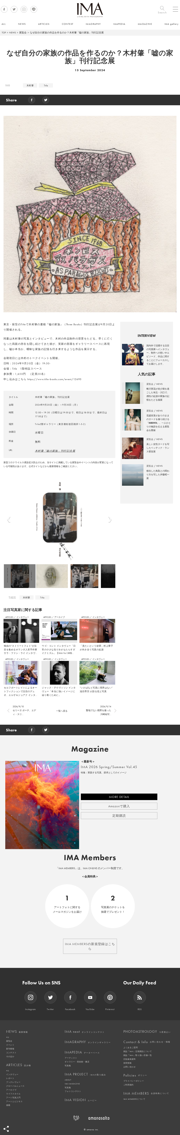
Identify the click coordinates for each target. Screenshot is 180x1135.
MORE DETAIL (119, 797)
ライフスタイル (13, 1093)
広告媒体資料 (129, 1059)
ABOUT (68, 1080)
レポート (10, 1078)
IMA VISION (81, 1100)
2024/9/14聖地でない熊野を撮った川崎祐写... (98, 710)
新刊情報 (10, 1048)
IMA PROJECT (85, 1074)
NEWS (12, 32)
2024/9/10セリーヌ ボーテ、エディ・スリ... (24, 710)
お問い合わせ (129, 1067)
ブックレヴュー (13, 1082)
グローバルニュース (15, 1086)
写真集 (68, 1065)
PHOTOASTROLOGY (147, 1031)
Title (46, 85)
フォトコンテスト (73, 1091)
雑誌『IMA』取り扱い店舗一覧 (137, 1055)
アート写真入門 (13, 1097)
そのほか (10, 1056)
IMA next (85, 1031)
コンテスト (11, 1052)
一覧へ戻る (62, 710)
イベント (10, 1045)
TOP (4, 32)
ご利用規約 (128, 1085)
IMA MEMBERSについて (134, 1099)
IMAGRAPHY (88, 1042)
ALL (7, 1037)
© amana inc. (91, 1129)
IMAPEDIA (82, 1052)
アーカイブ (59, 617)
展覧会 (23, 32)
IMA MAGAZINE (72, 1083)
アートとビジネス (14, 1101)
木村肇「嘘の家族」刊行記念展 (55, 451)
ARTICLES (9, 617)
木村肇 (30, 85)
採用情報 (127, 1063)
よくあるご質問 (130, 1047)
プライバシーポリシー (133, 1081)
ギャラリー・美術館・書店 (77, 1061)
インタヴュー (22, 617)
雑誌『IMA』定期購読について (137, 1051)
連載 (8, 1105)
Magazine (90, 749)
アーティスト (71, 1058)
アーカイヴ (11, 1090)
